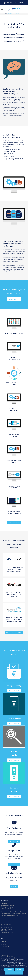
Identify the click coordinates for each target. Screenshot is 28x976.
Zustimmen (9, 969)
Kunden (3, 941)
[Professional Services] (6, 335)
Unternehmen (5, 946)
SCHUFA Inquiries (6, 931)
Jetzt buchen (14, 841)
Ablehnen (19, 969)
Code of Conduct (6, 908)
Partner (3, 943)
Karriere (3, 945)
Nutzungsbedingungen (7, 907)
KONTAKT (21, 2)
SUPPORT (16, 2)
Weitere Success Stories (14, 632)
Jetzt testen (14, 691)
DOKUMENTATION (8, 2)
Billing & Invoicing (14, 685)
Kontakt (14, 886)
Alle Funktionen (14, 522)
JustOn (5, 13)
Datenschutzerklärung (7, 905)
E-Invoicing (4, 926)
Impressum (4, 903)
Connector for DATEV (7, 932)
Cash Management (6, 929)
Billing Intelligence (6, 927)
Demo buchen (14, 299)
